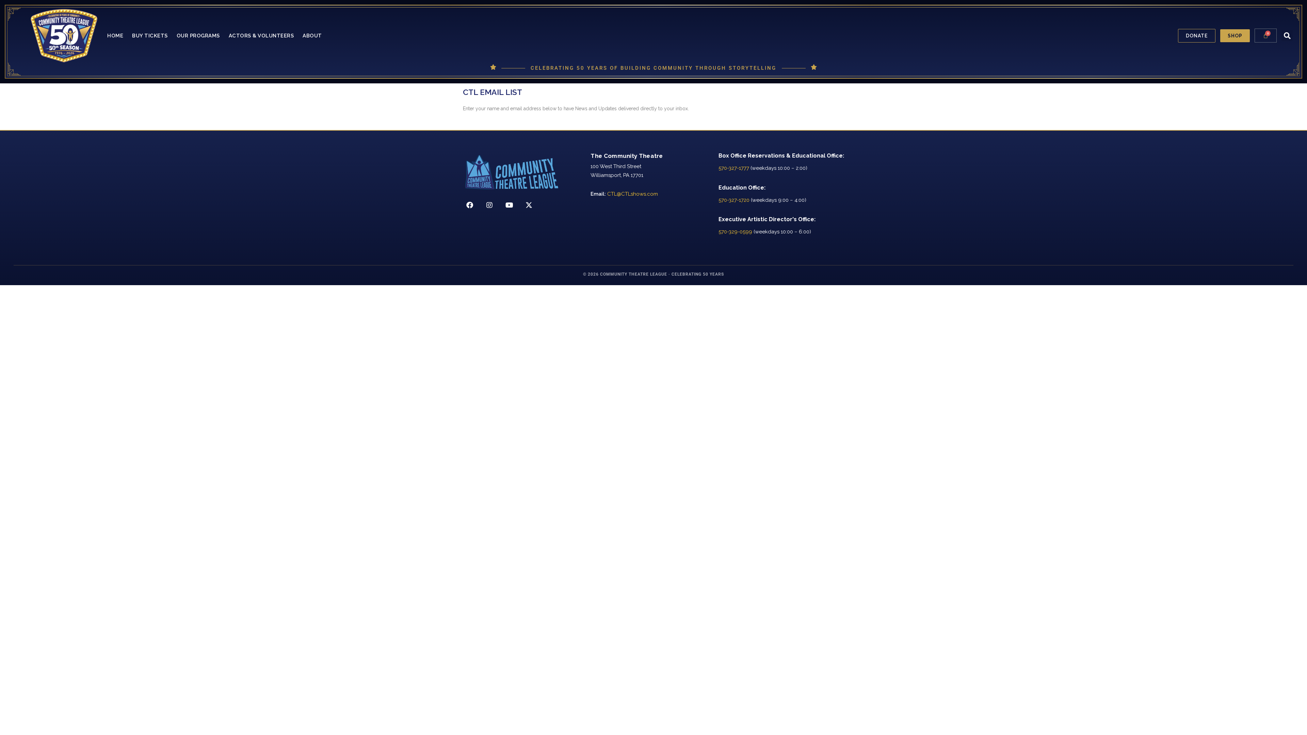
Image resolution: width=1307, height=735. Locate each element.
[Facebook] (470, 205)
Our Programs (198, 36)
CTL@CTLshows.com (632, 194)
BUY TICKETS (150, 36)
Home (115, 36)
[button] (1287, 35)
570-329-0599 (735, 232)
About (312, 36)
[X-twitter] (529, 205)
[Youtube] (509, 205)
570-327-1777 (734, 168)
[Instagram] (489, 205)
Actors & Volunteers (261, 36)
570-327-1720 (734, 200)
